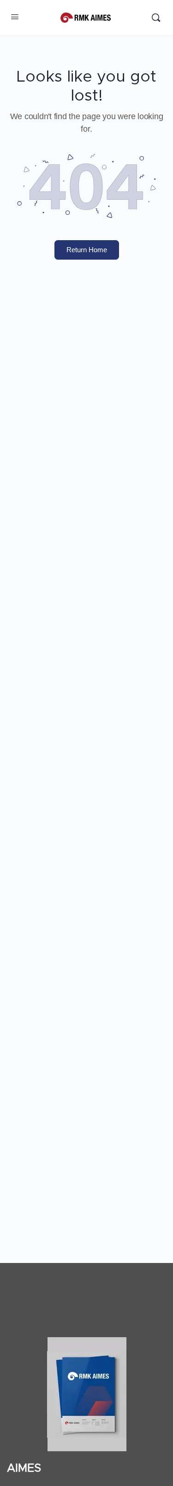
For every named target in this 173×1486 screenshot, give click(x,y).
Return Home (86, 250)
